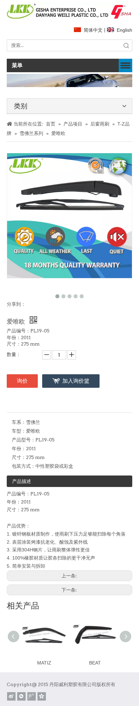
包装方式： (23, 466)
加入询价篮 (75, 381)
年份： (19, 448)
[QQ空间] (41, 696)
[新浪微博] (11, 696)
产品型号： (23, 439)
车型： (19, 431)
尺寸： (19, 457)
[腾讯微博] (31, 696)
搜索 (126, 45)
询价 (22, 381)
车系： (19, 422)
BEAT (95, 663)
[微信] (21, 696)
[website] (69, 12)
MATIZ (44, 663)
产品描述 (21, 481)
